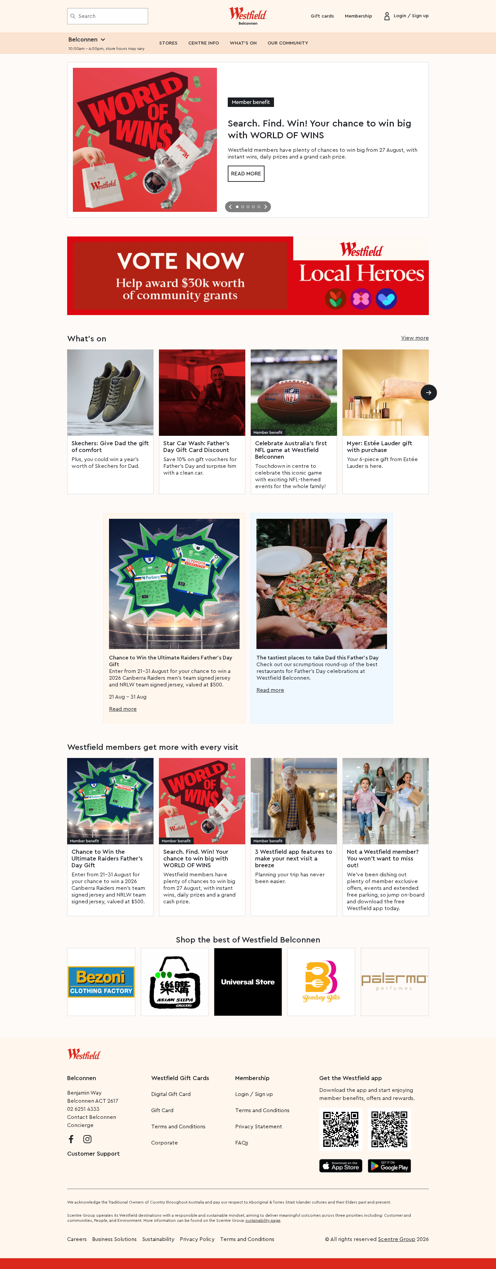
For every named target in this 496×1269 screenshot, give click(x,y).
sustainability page (262, 1220)
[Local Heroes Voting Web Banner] (248, 275)
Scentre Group (396, 1239)
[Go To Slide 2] (242, 206)
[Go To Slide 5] (258, 206)
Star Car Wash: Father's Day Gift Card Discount (196, 446)
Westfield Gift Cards (180, 1078)
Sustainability (158, 1239)
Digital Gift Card (171, 1094)
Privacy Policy (197, 1239)
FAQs (241, 1143)
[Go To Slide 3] (248, 206)
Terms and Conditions (178, 1126)
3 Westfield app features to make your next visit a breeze (293, 858)
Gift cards (322, 16)
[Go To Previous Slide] (230, 206)
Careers (77, 1239)
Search (86, 16)
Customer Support (93, 1154)
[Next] (429, 393)
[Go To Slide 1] (237, 206)
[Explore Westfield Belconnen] (248, 16)
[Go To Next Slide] (265, 206)
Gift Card (162, 1110)
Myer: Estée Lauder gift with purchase (379, 446)
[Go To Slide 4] (253, 206)
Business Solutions (114, 1239)
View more (415, 338)
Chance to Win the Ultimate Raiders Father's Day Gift (107, 858)
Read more (246, 173)
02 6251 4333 (83, 1109)
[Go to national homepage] (84, 1052)
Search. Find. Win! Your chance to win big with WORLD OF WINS (195, 858)
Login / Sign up (254, 1094)
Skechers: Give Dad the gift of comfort (110, 446)
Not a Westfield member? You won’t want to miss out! (383, 858)
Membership (358, 16)
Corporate (164, 1143)
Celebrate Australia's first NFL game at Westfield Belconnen (291, 450)
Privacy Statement (258, 1126)
